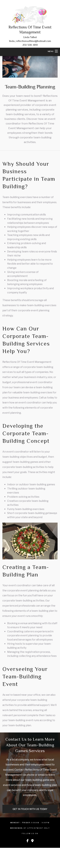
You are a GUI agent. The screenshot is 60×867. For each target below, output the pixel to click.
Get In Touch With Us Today (30, 809)
